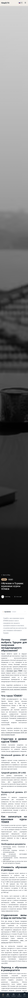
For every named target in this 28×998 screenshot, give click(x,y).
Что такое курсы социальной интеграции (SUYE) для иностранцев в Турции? (14, 732)
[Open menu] (25, 2)
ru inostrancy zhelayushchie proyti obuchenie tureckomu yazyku (14, 689)
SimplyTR (5, 3)
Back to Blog (6, 575)
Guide (4, 579)
